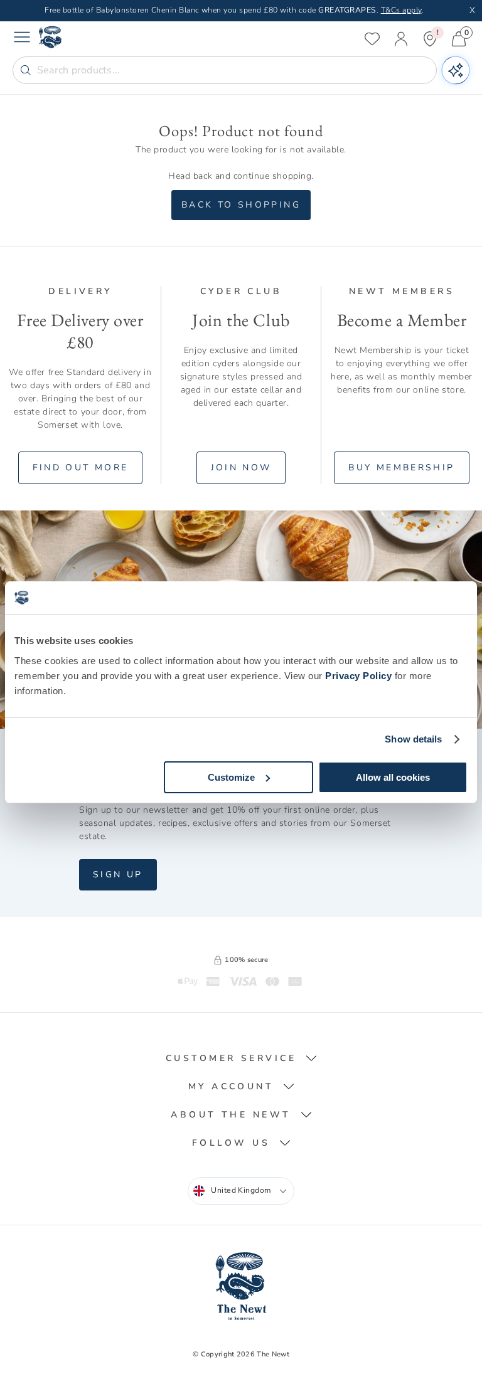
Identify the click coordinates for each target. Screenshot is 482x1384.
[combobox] (241, 1191)
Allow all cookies (393, 777)
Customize (231, 777)
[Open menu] (22, 39)
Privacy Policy (358, 675)
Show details (413, 739)
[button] (241, 1058)
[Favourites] (372, 39)
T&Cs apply (401, 10)
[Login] (401, 39)
